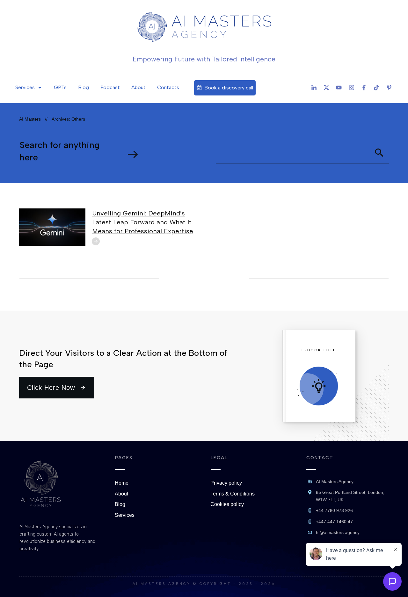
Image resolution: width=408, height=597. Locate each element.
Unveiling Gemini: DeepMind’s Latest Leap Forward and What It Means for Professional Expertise (142, 222)
